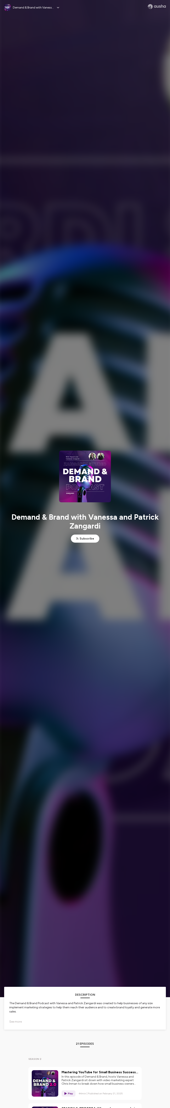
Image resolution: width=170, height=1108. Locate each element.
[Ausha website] (157, 6)
